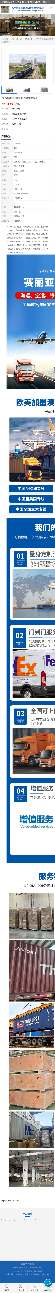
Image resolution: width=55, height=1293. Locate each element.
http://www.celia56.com (10, 1201)
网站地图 (45, 1274)
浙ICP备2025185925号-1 (34, 1267)
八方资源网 (19, 1274)
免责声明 (28, 1274)
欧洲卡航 (28, 39)
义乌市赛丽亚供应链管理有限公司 (22, 1271)
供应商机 (19, 39)
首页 (12, 39)
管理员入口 (36, 1274)
